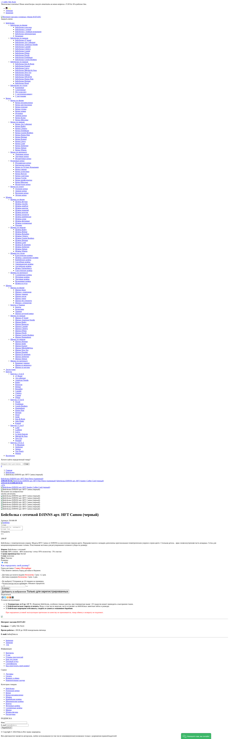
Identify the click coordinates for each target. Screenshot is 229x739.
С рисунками (20, 96)
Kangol (18, 423)
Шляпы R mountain (23, 245)
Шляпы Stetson (21, 249)
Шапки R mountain (22, 354)
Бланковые (19, 88)
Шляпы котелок (21, 212)
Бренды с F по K (17, 400)
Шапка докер (20, 298)
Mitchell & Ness (21, 436)
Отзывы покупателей (14, 657)
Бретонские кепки (22, 165)
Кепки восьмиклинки (24, 103)
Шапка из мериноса (23, 365)
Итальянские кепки (23, 163)
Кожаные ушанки (22, 363)
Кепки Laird (20, 144)
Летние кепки (21, 195)
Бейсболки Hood (22, 83)
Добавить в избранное (35, 591)
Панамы (18, 225)
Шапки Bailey (20, 322)
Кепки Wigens (20, 150)
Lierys (17, 432)
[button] (196, 736)
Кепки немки (20, 111)
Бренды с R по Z (17, 443)
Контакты (10, 653)
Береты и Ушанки (17, 305)
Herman (18, 413)
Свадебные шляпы (22, 262)
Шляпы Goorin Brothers (24, 238)
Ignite (17, 417)
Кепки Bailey (20, 126)
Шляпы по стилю (17, 253)
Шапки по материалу (19, 361)
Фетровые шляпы (22, 277)
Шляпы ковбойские (23, 217)
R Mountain (19, 445)
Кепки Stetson (20, 148)
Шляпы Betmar (21, 232)
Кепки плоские (21, 107)
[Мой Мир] (12, 597)
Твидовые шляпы (22, 279)
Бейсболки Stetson (22, 75)
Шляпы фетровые (22, 221)
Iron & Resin (20, 419)
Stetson (18, 449)
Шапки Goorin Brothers (24, 335)
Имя (2, 723)
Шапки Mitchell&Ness (24, 348)
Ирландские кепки (23, 184)
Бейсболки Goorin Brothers (26, 60)
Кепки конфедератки (23, 180)
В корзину (5, 588)
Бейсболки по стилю (18, 85)
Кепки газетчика (22, 176)
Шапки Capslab (21, 326)
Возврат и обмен (12, 678)
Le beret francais (21, 434)
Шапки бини (20, 290)
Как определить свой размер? (15, 565)
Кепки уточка (20, 109)
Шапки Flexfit (20, 333)
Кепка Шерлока (21, 182)
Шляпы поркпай (22, 210)
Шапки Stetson (21, 359)
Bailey (17, 382)
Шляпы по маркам (18, 227)
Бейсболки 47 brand (23, 40)
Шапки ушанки (21, 294)
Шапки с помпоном (23, 292)
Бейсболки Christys (23, 49)
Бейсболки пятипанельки (25, 34)
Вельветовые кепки (23, 159)
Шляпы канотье (21, 208)
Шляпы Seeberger (22, 247)
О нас (8, 655)
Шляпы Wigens (21, 251)
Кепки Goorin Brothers (24, 133)
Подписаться (6, 728)
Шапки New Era (21, 350)
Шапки (9, 286)
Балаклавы (19, 309)
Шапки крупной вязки (24, 314)
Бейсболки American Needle (26, 45)
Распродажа (10, 714)
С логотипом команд (23, 94)
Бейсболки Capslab (23, 47)
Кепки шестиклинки (23, 105)
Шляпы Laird (20, 243)
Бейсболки (10, 23)
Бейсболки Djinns (22, 53)
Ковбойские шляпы (23, 260)
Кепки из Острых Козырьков (27, 167)
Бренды (9, 372)
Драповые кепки (22, 154)
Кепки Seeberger (21, 146)
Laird (17, 428)
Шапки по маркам (17, 316)
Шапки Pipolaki (21, 352)
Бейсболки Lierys (22, 68)
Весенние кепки (22, 193)
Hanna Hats (19, 410)
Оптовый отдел (12, 661)
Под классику (20, 92)
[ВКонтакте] (2, 597)
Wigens (18, 453)
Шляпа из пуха (21, 283)
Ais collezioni (20, 378)
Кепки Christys (21, 128)
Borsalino (19, 389)
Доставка (9, 674)
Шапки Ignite (20, 344)
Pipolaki (18, 441)
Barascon (18, 385)
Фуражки (19, 113)
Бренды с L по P (17, 425)
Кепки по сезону (17, 187)
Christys (18, 393)
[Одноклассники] (7, 597)
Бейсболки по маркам (19, 38)
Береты (18, 307)
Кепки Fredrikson (22, 131)
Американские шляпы (24, 264)
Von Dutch (19, 451)
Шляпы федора (21, 202)
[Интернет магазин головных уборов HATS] (21, 17)
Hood (17, 415)
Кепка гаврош (21, 169)
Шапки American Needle (25, 320)
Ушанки (18, 311)
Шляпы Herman (21, 240)
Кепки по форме (17, 100)
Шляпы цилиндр (22, 215)
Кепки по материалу (18, 152)
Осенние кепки (21, 189)
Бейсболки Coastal (22, 51)
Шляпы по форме (17, 199)
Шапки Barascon (22, 324)
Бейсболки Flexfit (22, 55)
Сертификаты (11, 664)
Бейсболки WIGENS (23, 77)
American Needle (22, 380)
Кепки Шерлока (21, 120)
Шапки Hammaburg (23, 337)
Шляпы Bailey (21, 230)
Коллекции (10, 456)
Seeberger (19, 447)
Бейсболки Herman (23, 81)
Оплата (9, 676)
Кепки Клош (20, 118)
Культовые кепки (17, 161)
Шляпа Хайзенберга (23, 268)
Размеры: (4, 560)
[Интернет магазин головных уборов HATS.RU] (2, 617)
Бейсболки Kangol (22, 66)
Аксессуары (11, 369)
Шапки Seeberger (22, 357)
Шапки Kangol (21, 346)
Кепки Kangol (20, 139)
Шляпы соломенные (23, 223)
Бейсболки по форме (18, 25)
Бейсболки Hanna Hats (24, 79)
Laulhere (18, 430)
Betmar (18, 387)
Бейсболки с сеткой (23, 29)
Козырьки (19, 36)
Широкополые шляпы (15, 701)
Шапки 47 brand (21, 318)
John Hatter (19, 421)
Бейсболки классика (23, 27)
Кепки (8, 98)
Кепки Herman (21, 137)
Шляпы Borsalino (22, 234)
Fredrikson (19, 404)
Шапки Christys (21, 329)
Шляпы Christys (21, 236)
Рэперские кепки (13, 691)
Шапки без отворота (23, 301)
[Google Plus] (10, 597)
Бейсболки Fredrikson (24, 57)
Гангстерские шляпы (23, 270)
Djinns (17, 397)
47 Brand (18, 376)
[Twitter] (5, 597)
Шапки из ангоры (22, 367)
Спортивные (20, 90)
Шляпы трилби (21, 204)
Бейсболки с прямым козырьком (28, 32)
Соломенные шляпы (23, 275)
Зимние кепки (21, 116)
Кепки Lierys (20, 141)
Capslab (18, 391)
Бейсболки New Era (23, 72)
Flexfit (17, 402)
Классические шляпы (24, 255)
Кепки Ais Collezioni (23, 124)
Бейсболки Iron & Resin (24, 64)
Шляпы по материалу (19, 273)
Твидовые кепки (22, 156)
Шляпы (9, 197)
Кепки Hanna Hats (22, 135)
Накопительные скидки (15, 680)
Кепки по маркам (17, 122)
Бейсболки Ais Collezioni (25, 42)
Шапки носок (20, 296)
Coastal (18, 395)
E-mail (3, 725)
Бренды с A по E (17, 374)
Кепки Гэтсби (20, 178)
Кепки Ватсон (21, 174)
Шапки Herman (21, 342)
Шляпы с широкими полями (26, 258)
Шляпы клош (20, 219)
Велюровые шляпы (23, 281)
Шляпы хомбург (21, 206)
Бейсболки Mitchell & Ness (26, 70)
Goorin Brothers (21, 406)
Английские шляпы (23, 266)
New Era (18, 438)
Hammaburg (20, 408)
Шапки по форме (17, 288)
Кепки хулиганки (22, 171)
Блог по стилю (12, 659)
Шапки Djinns (21, 331)
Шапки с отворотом (23, 303)
